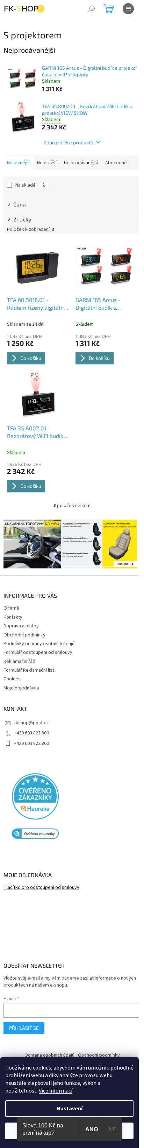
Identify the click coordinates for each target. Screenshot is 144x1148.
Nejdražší (47, 162)
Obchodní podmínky (24, 635)
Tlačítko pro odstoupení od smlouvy (41, 887)
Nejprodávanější (81, 162)
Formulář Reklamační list (28, 670)
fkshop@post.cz (31, 722)
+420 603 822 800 (31, 733)
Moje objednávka (21, 688)
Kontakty (12, 617)
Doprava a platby (21, 625)
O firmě (11, 608)
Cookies (12, 678)
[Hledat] (92, 9)
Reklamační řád (19, 661)
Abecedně (116, 162)
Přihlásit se (24, 1028)
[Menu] (128, 9)
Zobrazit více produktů (68, 142)
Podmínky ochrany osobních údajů (38, 643)
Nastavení (69, 1108)
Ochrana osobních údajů (49, 1055)
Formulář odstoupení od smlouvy (37, 652)
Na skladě (30, 185)
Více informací (55, 1091)
